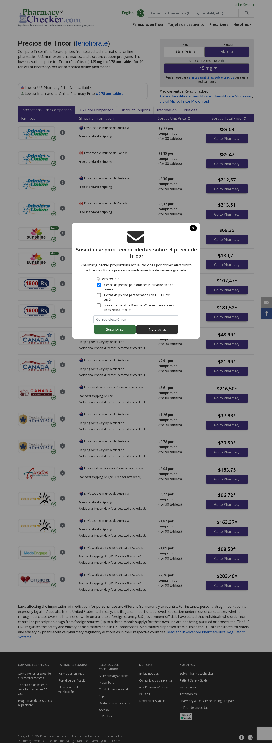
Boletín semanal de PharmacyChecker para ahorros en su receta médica (139, 307)
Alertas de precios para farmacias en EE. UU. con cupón (137, 297)
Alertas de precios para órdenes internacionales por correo (139, 287)
